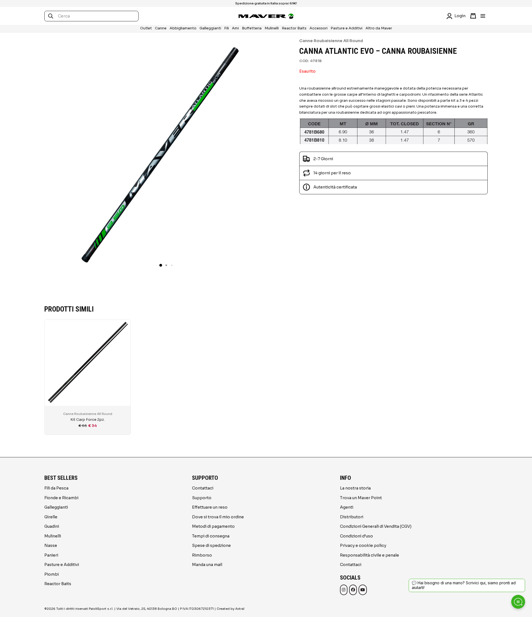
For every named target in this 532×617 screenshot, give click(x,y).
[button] (160, 265)
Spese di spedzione (211, 545)
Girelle (50, 516)
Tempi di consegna (210, 536)
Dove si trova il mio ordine (218, 516)
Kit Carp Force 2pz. (87, 419)
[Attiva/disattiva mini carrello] (473, 16)
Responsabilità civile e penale (369, 555)
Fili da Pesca (56, 488)
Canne (161, 28)
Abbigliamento (183, 28)
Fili (226, 28)
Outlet (146, 28)
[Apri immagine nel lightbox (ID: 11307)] (160, 154)
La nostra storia (355, 488)
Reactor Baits (294, 28)
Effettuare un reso (209, 507)
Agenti (346, 507)
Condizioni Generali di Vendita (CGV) (375, 526)
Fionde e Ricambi (61, 497)
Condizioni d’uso (356, 536)
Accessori (319, 28)
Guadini (51, 526)
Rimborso (202, 555)
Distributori (351, 516)
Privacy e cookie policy (363, 545)
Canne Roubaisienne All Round (331, 40)
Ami (235, 28)
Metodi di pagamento (213, 526)
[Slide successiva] (482, 374)
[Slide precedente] (50, 374)
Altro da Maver (378, 28)
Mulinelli (272, 28)
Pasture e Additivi (346, 28)
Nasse (50, 545)
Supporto (201, 497)
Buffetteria (252, 28)
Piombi (51, 574)
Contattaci (202, 488)
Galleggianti (210, 28)
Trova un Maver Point (361, 497)
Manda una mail (207, 564)
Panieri (51, 555)
